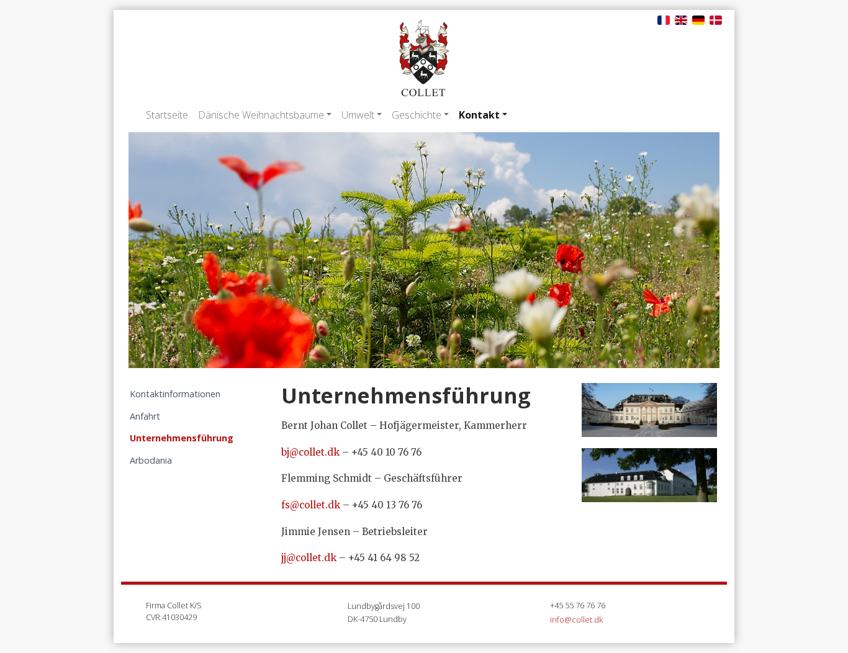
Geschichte (416, 115)
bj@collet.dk (310, 452)
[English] (681, 19)
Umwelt (357, 115)
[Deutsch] (698, 19)
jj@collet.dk (308, 558)
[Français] (663, 19)
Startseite (167, 115)
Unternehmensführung (181, 438)
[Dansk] (716, 19)
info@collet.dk (576, 619)
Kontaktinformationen (175, 394)
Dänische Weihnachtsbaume (261, 115)
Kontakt (479, 115)
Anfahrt (145, 416)
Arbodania (151, 460)
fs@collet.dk (310, 505)
